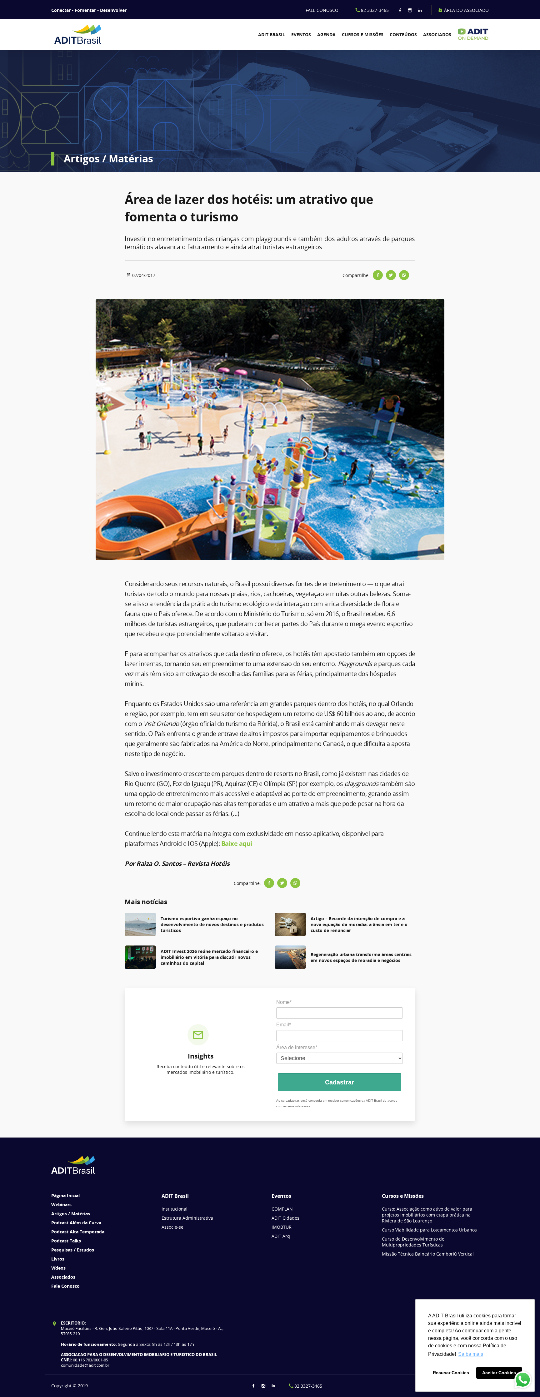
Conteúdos (403, 34)
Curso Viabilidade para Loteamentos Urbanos (429, 1230)
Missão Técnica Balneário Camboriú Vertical (428, 1254)
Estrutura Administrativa (187, 1218)
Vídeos (58, 1268)
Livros (57, 1259)
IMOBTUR (282, 1227)
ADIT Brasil (271, 34)
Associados (437, 34)
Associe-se (172, 1227)
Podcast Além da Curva (76, 1223)
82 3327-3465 (375, 10)
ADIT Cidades (285, 1218)
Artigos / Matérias (70, 1214)
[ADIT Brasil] (86, 34)
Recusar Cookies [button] (451, 1372)
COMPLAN (282, 1209)
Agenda (326, 34)
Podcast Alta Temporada (77, 1232)
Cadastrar (339, 1082)
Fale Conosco (65, 1286)
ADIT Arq (281, 1236)
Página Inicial (65, 1195)
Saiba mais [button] (470, 1354)
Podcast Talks (66, 1241)
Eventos (301, 34)
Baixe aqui (236, 843)
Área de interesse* (296, 1047)
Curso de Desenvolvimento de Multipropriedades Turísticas (413, 1242)
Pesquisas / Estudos (72, 1250)
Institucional (175, 1209)
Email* (283, 1024)
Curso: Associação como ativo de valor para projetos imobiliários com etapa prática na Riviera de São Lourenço (427, 1215)
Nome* (284, 1002)
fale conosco (322, 10)
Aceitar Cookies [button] (499, 1372)
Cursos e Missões (362, 34)
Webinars (61, 1204)
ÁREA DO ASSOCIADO (466, 10)
